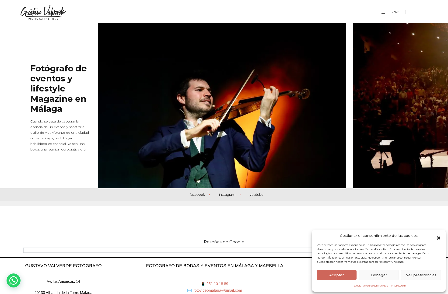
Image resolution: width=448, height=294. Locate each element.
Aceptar (336, 275)
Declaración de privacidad (371, 285)
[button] (438, 235)
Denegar (379, 275)
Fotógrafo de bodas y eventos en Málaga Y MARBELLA (214, 265)
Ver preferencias (421, 275)
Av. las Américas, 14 (63, 282)
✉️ (214, 290)
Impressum (398, 285)
